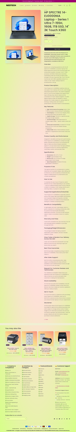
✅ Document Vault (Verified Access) (11, 385)
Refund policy (23, 428)
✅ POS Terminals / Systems (28, 389)
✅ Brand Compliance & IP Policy (12, 382)
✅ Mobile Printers (26, 385)
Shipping (46, 37)
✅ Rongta (41, 387)
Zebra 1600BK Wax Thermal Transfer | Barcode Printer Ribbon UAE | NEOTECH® (46, 350)
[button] (64, 5)
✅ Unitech (41, 393)
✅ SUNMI (41, 389)
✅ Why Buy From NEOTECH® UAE (12, 376)
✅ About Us (8, 370)
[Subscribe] (25, 418)
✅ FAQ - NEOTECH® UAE (10, 387)
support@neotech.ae (64, 371)
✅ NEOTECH (41, 375)
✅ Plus (40, 377)
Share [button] (46, 319)
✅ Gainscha (41, 368)
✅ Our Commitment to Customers (10, 373)
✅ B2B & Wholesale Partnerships (12, 380)
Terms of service (37, 428)
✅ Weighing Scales (26, 395)
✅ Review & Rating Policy (11, 394)
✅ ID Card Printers (26, 382)
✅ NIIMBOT (41, 381)
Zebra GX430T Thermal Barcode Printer (13, 349)
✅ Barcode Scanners (26, 372)
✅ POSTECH (41, 383)
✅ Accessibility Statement (11, 378)
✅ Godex (41, 370)
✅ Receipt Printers (26, 393)
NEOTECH (17, 428)
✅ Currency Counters (27, 378)
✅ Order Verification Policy (11, 398)
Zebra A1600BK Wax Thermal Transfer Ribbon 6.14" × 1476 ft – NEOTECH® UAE (29, 350)
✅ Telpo (40, 391)
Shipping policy (45, 428)
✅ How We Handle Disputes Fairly (11, 406)
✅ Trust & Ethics (9, 400)
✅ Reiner (41, 385)
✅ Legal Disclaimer (9, 390)
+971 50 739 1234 (62, 373)
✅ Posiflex (41, 379)
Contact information (53, 428)
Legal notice (61, 428)
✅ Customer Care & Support (11, 409)
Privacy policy (29, 428)
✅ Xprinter (41, 395)
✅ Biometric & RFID (26, 374)
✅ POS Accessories (26, 391)
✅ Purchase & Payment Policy (12, 392)
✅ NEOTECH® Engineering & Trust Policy (11, 403)
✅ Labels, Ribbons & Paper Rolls (29, 387)
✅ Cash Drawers (25, 376)
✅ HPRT (40, 373)
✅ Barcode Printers (26, 370)
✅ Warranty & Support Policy (11, 396)
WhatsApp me (64, 375)
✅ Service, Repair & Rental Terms (12, 411)
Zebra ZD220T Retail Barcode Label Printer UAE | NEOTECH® (62, 349)
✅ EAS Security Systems (27, 380)
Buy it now (57, 49)
